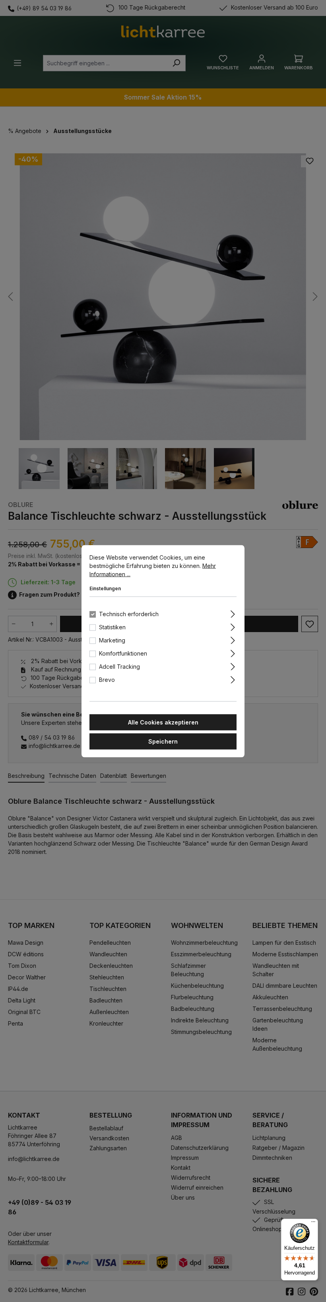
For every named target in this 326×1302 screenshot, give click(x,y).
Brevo (107, 679)
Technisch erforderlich (129, 613)
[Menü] (313, 1223)
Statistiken (112, 626)
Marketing (112, 639)
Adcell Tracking (119, 666)
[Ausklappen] (233, 612)
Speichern (163, 741)
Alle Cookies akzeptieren (163, 722)
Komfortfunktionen (123, 653)
